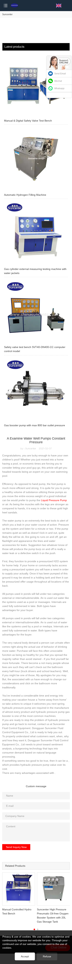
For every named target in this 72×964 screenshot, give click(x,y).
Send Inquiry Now (16, 847)
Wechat (58, 81)
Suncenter (7, 14)
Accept (25, 956)
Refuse (47, 956)
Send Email (60, 73)
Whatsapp (59, 88)
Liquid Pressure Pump (54, 500)
